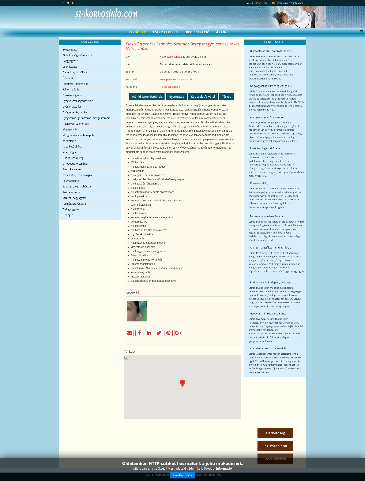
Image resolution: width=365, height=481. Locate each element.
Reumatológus (71, 180)
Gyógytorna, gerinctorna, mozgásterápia (86, 118)
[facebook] (63, 2)
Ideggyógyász (71, 129)
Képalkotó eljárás (73, 146)
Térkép (227, 96)
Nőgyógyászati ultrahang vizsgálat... (271, 85)
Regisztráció (198, 32)
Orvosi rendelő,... (260, 183)
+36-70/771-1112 (258, 2)
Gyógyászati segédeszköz (78, 100)
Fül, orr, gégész (71, 89)
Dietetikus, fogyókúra (75, 72)
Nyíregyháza (174, 56)
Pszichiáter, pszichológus (77, 175)
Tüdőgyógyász (71, 209)
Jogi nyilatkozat (275, 446)
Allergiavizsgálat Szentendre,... (268, 117)
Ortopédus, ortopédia (75, 163)
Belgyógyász (70, 49)
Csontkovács (70, 66)
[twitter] (68, 2)
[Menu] (360, 32)
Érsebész (68, 78)
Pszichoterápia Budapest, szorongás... (272, 282)
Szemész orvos (71, 192)
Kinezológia (69, 152)
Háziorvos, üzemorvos (76, 123)
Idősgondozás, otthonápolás (79, 135)
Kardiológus (69, 140)
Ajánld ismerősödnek (147, 96)
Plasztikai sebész (72, 169)
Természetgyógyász (74, 203)
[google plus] (73, 2)
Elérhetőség (275, 433)
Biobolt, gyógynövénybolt (77, 55)
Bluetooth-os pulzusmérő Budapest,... (272, 51)
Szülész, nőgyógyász (75, 198)
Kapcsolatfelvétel (203, 96)
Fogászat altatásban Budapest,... (269, 216)
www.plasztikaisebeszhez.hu (176, 79)
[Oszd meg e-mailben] (130, 333)
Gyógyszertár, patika (75, 112)
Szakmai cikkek (166, 32)
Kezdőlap (137, 32)
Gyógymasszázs (72, 106)
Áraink (222, 32)
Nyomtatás (176, 96)
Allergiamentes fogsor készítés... (269, 348)
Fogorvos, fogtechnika (75, 83)
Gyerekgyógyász (72, 95)
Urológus (68, 215)
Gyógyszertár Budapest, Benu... (268, 313)
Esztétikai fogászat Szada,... (266, 148)
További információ (218, 468)
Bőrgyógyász (70, 61)
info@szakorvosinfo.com (289, 2)
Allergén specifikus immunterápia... (270, 247)
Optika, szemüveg (73, 158)
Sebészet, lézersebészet (77, 186)
